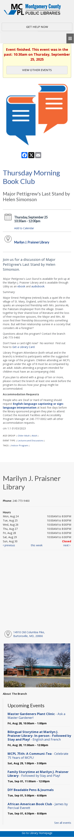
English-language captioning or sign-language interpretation (33, 405)
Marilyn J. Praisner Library (31, 242)
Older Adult (24, 435)
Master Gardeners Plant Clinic (36, 716)
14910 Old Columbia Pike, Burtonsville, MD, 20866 (29, 634)
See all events (62, 822)
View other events (37, 70)
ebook (21, 286)
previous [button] (9, 545)
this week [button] (37, 545)
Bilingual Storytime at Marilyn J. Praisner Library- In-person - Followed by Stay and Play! (39, 736)
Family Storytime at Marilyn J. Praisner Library (38, 774)
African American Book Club (38, 806)
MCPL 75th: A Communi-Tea (38, 755)
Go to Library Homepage (37, 833)
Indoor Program (19, 445)
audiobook (37, 286)
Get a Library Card (23, 347)
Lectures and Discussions (30, 440)
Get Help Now (37, 27)
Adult (34, 435)
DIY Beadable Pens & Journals (31, 790)
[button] (70, 39)
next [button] (66, 545)
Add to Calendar (24, 228)
